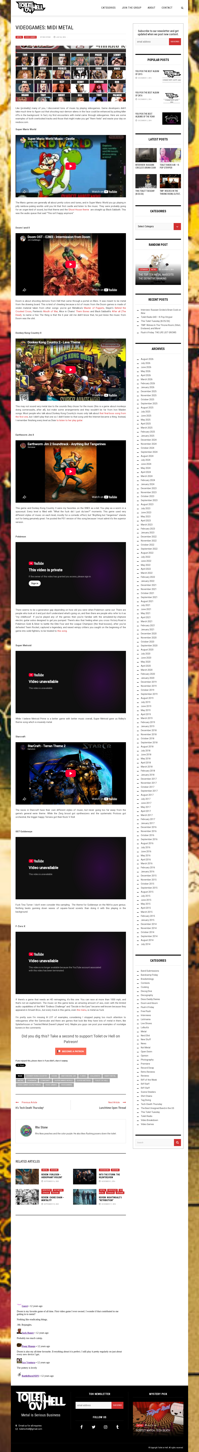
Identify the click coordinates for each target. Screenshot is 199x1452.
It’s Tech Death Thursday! (30, 1107)
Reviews (54, 1170)
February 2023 (148, 528)
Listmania (144, 270)
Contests (145, 983)
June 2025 (146, 415)
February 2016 (148, 867)
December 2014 (149, 924)
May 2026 (145, 371)
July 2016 (145, 847)
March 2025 (147, 427)
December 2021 (149, 585)
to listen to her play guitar (69, 420)
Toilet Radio (146, 1116)
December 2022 (149, 536)
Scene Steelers (148, 1092)
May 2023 (145, 516)
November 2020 (149, 637)
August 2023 (147, 504)
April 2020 (146, 666)
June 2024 (146, 464)
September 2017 (149, 791)
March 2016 (147, 863)
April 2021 (146, 617)
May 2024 (145, 468)
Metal (19, 37)
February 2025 (148, 431)
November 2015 (149, 879)
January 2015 (147, 920)
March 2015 (147, 912)
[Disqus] (71, 1260)
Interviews (104, 1170)
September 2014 (149, 936)
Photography (147, 1059)
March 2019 (147, 718)
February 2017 (148, 819)
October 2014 (147, 932)
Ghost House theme (79, 209)
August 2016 (147, 843)
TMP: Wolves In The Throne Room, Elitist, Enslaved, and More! (170, 194)
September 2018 (149, 742)
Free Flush (146, 1011)
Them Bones (82, 311)
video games (51, 1085)
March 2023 (147, 524)
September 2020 (149, 645)
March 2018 (147, 766)
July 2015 (145, 896)
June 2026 (146, 367)
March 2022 (147, 573)
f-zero (83, 1076)
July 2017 (145, 799)
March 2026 (147, 379)
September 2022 (149, 549)
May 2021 (145, 613)
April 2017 (146, 811)
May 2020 (145, 662)
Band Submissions (150, 971)
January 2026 (147, 387)
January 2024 (147, 484)
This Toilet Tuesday (150, 1112)
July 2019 (145, 702)
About (151, 7)
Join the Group (131, 7)
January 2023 (147, 532)
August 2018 (147, 746)
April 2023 (146, 520)
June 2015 (146, 900)
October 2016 (147, 835)
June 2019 (146, 706)
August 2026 (147, 359)
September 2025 (149, 403)
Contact (167, 7)
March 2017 (147, 815)
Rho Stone (46, 37)
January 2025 (147, 436)
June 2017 (146, 803)
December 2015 (149, 875)
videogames (66, 1085)
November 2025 (149, 395)
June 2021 (146, 609)
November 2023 (149, 492)
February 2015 (148, 916)
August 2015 (147, 892)
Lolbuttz (145, 1027)
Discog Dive (146, 991)
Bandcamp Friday (149, 975)
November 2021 (149, 589)
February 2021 (148, 625)
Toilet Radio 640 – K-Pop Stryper (157, 317)
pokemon (32, 1080)
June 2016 (146, 851)
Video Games (30, 37)
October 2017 (147, 787)
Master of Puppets (94, 308)
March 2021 (147, 621)
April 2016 (146, 859)
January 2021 (147, 629)
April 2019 (146, 714)
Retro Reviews (148, 1072)
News (143, 1043)
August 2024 (147, 456)
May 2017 (145, 807)
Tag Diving (146, 1100)
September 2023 (149, 500)
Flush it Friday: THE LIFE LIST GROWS (158, 332)
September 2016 (149, 839)
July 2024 (145, 460)
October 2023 (147, 496)
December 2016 (149, 827)
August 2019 (147, 698)
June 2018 (146, 754)
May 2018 (145, 758)
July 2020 (145, 653)
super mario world (64, 1080)
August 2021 (147, 601)
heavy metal (110, 1076)
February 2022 (148, 577)
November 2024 (149, 444)
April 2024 (146, 472)
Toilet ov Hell (163, 1447)
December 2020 (149, 633)
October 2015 (147, 883)
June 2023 (146, 512)
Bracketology (147, 979)
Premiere (145, 1064)
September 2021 (149, 597)
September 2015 (149, 888)
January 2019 (147, 726)
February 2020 (148, 674)
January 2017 (147, 823)
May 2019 (145, 710)
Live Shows (146, 1023)
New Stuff (47, 1190)
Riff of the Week (149, 1080)
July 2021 (145, 605)
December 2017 (149, 779)
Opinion (46, 1193)
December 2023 (149, 488)
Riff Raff (145, 1084)
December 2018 (149, 730)
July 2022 (145, 557)
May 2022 (145, 565)
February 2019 (148, 722)
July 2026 (145, 363)
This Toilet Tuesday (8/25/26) (155, 321)
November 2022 (149, 540)
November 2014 (149, 928)
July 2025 (145, 411)
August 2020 (147, 649)
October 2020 (147, 641)
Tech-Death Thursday (151, 1104)
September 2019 (149, 694)
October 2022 (147, 544)
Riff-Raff (145, 1088)
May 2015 (145, 904)
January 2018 (147, 775)
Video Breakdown (149, 1120)
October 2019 (147, 690)
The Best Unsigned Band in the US (157, 1108)
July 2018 (145, 750)
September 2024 (149, 452)
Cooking (145, 987)
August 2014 (147, 940)
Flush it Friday (147, 1007)
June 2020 (146, 657)
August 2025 (147, 407)
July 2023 (145, 508)
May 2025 (145, 419)
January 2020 (147, 678)
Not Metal (58, 1190)
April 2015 (146, 908)
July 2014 (145, 944)
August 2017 (147, 795)
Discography (147, 995)
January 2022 (147, 581)
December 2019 (149, 682)
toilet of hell (101, 1080)
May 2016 (145, 855)
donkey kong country (37, 1076)
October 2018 (147, 738)
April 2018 (146, 762)
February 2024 (148, 480)
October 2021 (147, 593)
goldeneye (95, 1076)
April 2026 (146, 375)
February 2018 (148, 770)
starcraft (45, 1080)
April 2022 (146, 569)
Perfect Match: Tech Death (153, 1430)
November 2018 (149, 734)
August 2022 (147, 553)
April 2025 (146, 423)
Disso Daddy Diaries (150, 999)
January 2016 (147, 871)
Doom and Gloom (149, 1003)
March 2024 (147, 476)
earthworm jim (68, 1076)
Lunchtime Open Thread (112, 1107)
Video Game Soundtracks (29, 1085)
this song (62, 631)
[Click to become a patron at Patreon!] (70, 1051)
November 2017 (149, 783)
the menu (81, 1010)
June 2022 (146, 561)
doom (54, 1076)
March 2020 (147, 670)
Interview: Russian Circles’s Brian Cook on (145, 168)
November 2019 (149, 686)
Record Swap (147, 1068)
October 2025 (147, 399)
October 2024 (147, 448)
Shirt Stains (146, 1096)
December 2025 (149, 391)
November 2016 (149, 831)
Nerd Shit (145, 1035)
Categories (108, 7)
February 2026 (148, 383)
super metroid (84, 1080)
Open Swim (146, 1051)
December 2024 (149, 440)
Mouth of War (50, 311)
